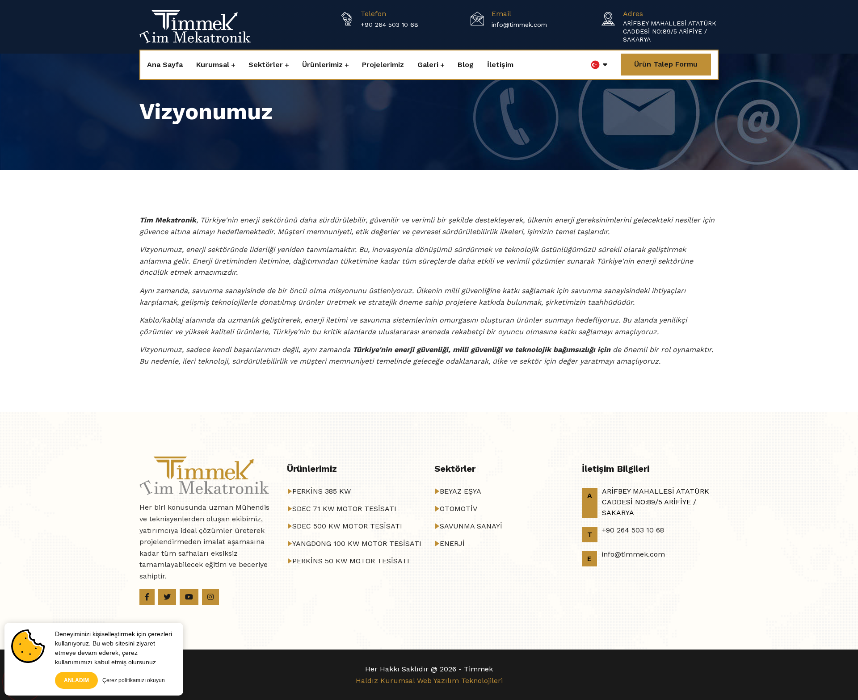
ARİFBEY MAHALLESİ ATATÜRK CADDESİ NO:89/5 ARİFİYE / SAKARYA (669, 31)
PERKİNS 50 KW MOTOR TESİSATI (350, 561)
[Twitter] (167, 597)
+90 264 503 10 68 (389, 24)
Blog (466, 64)
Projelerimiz (383, 64)
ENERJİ (452, 543)
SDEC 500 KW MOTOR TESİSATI (347, 526)
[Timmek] (195, 26)
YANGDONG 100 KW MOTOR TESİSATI (356, 543)
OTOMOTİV (458, 508)
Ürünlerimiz (322, 64)
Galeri (427, 64)
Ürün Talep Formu (666, 64)
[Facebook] (147, 597)
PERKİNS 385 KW (321, 491)
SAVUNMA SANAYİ (471, 526)
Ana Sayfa (165, 64)
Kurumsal (212, 64)
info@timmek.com (519, 24)
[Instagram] (210, 597)
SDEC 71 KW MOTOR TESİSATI (344, 508)
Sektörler (265, 64)
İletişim (500, 64)
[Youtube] (189, 597)
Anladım (76, 680)
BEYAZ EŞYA (460, 491)
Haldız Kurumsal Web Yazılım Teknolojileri (429, 680)
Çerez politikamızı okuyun (133, 680)
